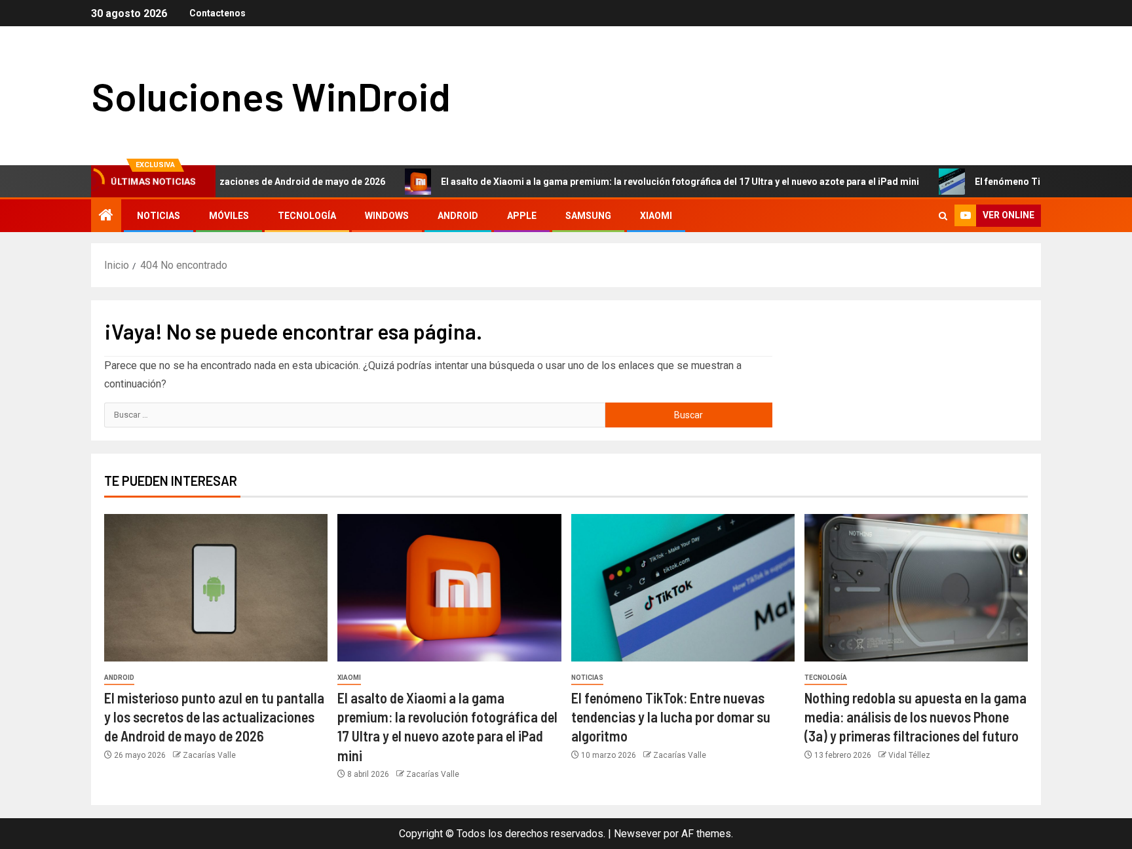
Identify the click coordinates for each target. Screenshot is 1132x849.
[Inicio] (106, 216)
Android (458, 215)
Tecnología (307, 215)
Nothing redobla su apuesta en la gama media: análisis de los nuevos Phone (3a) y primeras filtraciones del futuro (915, 717)
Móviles (229, 215)
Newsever (637, 833)
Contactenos (217, 13)
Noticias (158, 215)
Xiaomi (656, 215)
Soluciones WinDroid (271, 95)
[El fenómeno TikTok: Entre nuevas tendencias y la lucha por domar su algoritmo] (683, 587)
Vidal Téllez (909, 755)
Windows (387, 215)
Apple (522, 215)
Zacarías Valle (209, 755)
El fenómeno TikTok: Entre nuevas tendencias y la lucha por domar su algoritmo (670, 717)
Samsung (588, 215)
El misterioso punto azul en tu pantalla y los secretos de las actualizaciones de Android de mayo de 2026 (214, 717)
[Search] (943, 216)
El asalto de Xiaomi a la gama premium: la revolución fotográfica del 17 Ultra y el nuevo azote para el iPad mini (648, 181)
